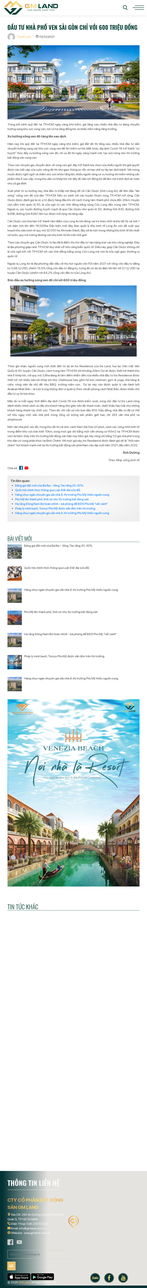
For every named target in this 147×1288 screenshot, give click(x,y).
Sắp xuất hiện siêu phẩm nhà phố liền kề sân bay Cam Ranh (71, 1153)
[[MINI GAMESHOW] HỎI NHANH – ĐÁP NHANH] (119, 996)
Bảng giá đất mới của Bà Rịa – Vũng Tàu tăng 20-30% (49, 485)
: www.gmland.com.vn (36, 1233)
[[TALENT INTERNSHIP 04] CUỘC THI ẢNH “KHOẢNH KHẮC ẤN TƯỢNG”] (73, 996)
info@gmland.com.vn (32, 1228)
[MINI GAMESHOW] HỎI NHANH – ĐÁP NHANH (116, 1028)
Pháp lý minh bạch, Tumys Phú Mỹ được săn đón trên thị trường (55, 508)
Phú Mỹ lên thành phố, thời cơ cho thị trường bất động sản (52, 499)
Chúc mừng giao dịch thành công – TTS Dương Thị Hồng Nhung (26, 1030)
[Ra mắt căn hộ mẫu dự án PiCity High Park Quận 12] (119, 1119)
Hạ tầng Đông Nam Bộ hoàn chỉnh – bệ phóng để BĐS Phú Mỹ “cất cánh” (61, 504)
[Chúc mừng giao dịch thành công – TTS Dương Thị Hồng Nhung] (27, 996)
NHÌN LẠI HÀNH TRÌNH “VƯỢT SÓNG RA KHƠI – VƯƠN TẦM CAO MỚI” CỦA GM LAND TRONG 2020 (26, 1156)
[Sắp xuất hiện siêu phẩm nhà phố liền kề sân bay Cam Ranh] (73, 1119)
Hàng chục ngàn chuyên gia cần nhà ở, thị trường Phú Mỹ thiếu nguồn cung (62, 494)
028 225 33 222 (37, 1224)
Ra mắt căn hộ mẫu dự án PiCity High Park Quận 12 (117, 1153)
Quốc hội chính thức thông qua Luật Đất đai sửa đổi (47, 490)
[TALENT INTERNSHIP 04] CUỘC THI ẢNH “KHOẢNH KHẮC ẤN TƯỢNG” (72, 1030)
